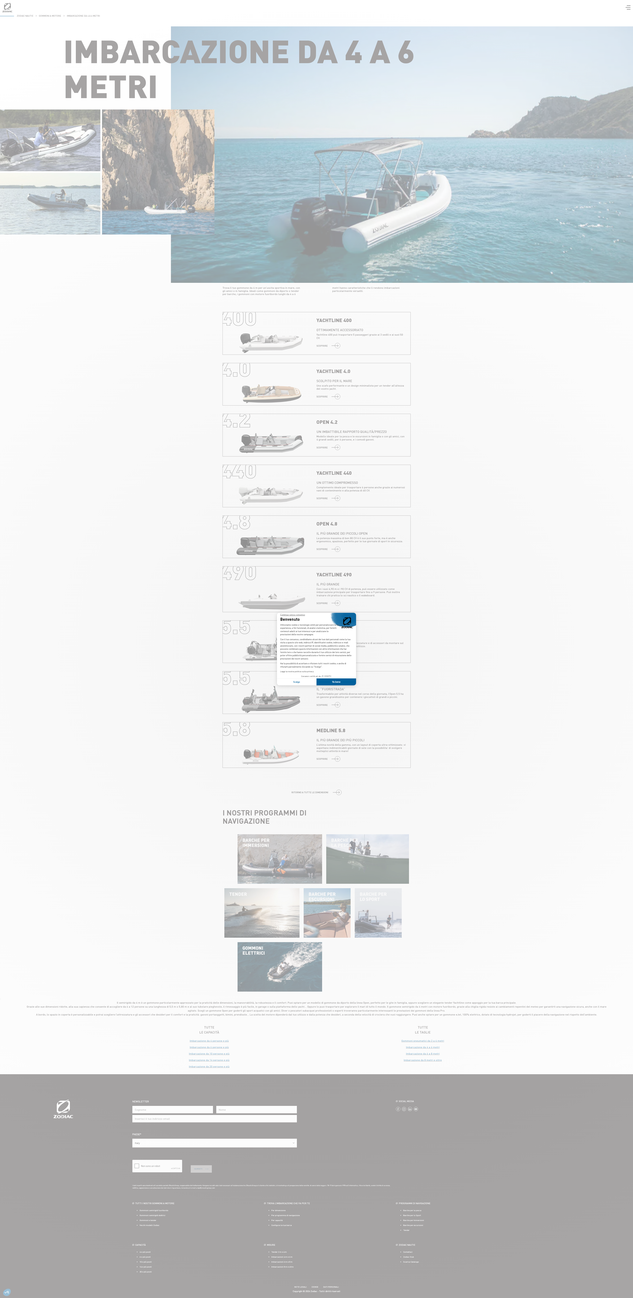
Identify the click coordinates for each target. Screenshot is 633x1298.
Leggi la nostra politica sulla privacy (297, 671)
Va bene (336, 681)
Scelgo (296, 681)
